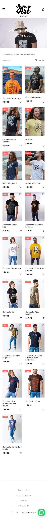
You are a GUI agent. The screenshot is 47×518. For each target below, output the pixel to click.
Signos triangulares (33, 97)
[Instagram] (17, 512)
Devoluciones (23, 505)
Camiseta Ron (9, 312)
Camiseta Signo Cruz (12, 98)
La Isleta (28, 139)
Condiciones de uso (23, 495)
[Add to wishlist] (20, 67)
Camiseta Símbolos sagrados (11, 356)
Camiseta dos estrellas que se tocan (9, 403)
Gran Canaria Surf (33, 183)
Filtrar (41, 60)
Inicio (17, 36)
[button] (41, 512)
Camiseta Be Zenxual (12, 268)
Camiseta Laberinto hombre (34, 225)
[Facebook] (11, 512)
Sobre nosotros (23, 490)
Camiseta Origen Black (10, 225)
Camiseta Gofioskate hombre (34, 269)
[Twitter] (23, 512)
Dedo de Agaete (10, 183)
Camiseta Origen (32, 401)
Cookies (23, 500)
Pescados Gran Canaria (9, 140)
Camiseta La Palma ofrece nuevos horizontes (33, 357)
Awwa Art (24, 16)
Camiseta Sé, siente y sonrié (12, 448)
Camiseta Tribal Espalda (32, 313)
